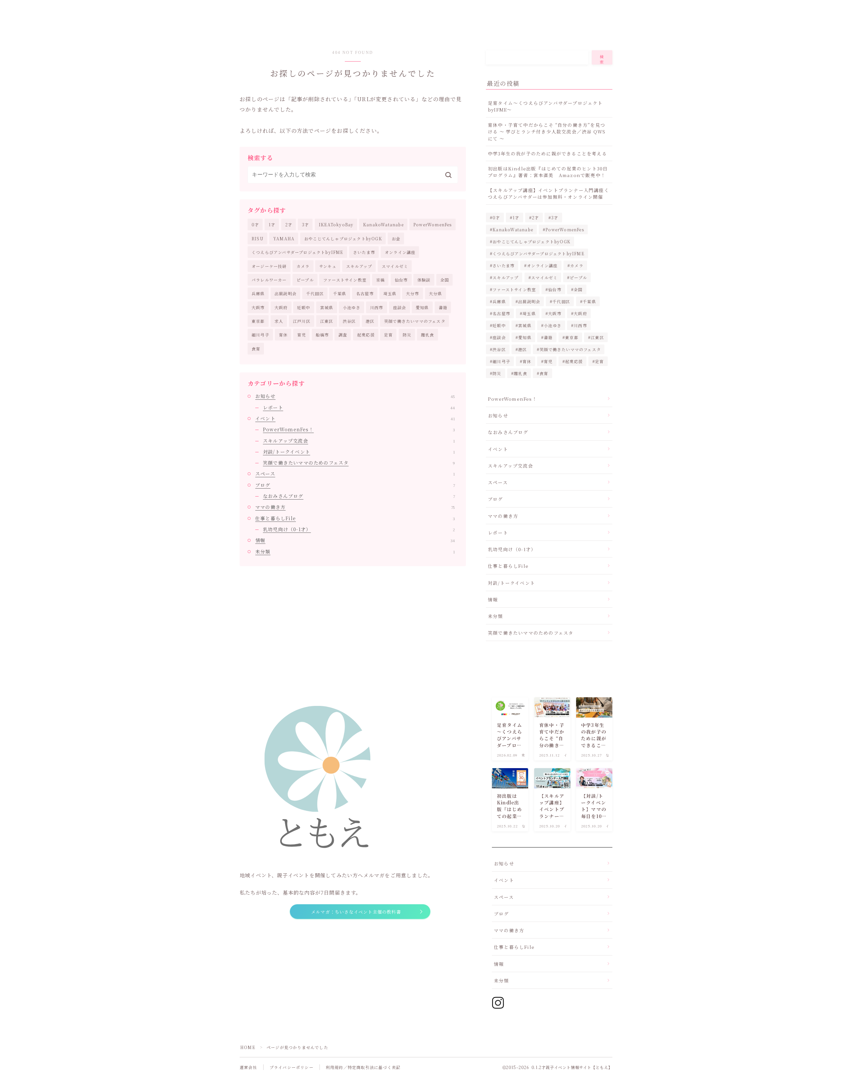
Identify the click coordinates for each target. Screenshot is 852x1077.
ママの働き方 (355, 507)
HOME (247, 1047)
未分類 (355, 551)
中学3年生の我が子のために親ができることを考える (547, 153)
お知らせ (355, 396)
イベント (355, 418)
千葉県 (339, 293)
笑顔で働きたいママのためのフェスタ (359, 462)
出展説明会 (286, 293)
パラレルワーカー (269, 280)
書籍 (443, 307)
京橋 (380, 280)
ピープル (305, 280)
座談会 (399, 307)
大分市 (412, 293)
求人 (279, 321)
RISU (258, 238)
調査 (342, 334)
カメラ (303, 266)
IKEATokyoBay (336, 224)
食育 (256, 348)
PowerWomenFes (432, 224)
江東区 (326, 321)
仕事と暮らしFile (355, 518)
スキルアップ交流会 (359, 440)
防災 (407, 334)
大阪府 (281, 307)
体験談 (424, 280)
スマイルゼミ (395, 266)
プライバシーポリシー (292, 1067)
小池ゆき (351, 307)
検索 (602, 59)
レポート (359, 407)
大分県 (435, 293)
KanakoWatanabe (383, 224)
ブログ (355, 485)
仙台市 (401, 280)
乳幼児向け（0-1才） (359, 529)
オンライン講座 (400, 252)
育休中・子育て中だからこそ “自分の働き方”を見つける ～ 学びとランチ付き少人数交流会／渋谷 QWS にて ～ (546, 131)
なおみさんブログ (359, 496)
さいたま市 (364, 252)
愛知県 (422, 307)
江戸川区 (302, 321)
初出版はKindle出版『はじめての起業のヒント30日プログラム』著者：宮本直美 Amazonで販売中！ (548, 171)
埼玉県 (390, 293)
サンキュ (327, 266)
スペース (355, 473)
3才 (305, 224)
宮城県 (326, 307)
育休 (283, 334)
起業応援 (366, 334)
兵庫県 (258, 293)
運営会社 (248, 1067)
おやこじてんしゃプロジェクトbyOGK (343, 238)
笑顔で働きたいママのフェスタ (414, 321)
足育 (388, 334)
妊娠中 (304, 307)
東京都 (258, 321)
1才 (272, 224)
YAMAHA (284, 238)
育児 (301, 334)
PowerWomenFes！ (359, 429)
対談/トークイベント (359, 451)
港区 (370, 321)
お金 (396, 238)
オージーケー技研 (269, 266)
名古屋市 (365, 293)
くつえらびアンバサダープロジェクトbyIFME (297, 252)
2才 (288, 224)
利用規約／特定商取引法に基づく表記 (363, 1067)
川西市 (376, 307)
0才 (255, 224)
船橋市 (322, 334)
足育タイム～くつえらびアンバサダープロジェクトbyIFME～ (545, 106)
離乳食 (427, 334)
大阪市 (258, 307)
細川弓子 (260, 334)
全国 (444, 280)
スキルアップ (359, 266)
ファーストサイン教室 (344, 280)
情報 (355, 540)
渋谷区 (349, 321)
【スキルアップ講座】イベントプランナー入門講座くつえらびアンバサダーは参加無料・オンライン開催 (548, 193)
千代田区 (315, 293)
